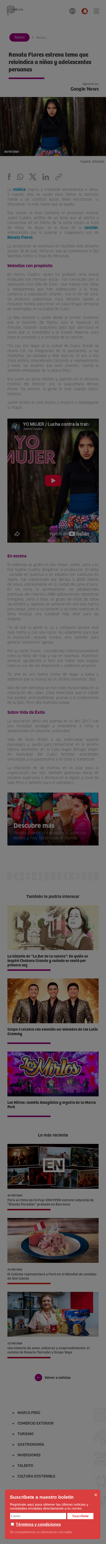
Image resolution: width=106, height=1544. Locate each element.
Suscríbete (80, 1516)
